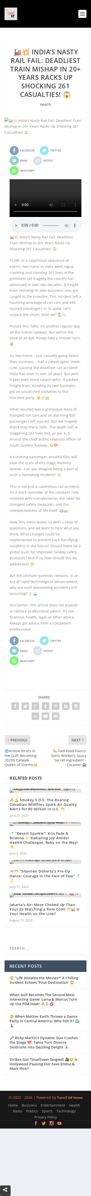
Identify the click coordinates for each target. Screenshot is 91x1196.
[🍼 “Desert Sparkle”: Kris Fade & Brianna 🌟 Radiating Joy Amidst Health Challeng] (45, 824)
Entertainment (53, 1105)
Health (45, 104)
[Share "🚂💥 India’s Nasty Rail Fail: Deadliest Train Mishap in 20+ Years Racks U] (15, 706)
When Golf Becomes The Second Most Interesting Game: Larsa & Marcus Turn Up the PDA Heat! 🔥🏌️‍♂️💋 (43, 999)
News (17, 1111)
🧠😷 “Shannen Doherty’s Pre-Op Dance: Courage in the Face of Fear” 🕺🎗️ (45, 876)
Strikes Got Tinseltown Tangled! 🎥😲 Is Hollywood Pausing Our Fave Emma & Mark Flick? (43, 1064)
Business (29, 1105)
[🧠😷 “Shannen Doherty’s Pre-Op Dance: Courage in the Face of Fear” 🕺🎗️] (45, 862)
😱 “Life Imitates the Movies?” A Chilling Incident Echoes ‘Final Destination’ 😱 (44, 980)
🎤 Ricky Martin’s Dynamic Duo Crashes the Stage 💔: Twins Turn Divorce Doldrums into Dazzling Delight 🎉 (44, 1042)
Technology (66, 1111)
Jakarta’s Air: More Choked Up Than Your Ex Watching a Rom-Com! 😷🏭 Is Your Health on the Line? (45, 909)
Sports (47, 1111)
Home (13, 1105)
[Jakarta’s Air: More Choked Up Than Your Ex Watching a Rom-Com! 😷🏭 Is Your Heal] (45, 895)
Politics (32, 1111)
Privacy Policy (45, 1117)
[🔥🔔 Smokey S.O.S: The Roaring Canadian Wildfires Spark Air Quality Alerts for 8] (45, 791)
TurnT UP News (69, 1097)
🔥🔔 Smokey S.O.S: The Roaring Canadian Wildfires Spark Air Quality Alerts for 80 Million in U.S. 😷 (43, 804)
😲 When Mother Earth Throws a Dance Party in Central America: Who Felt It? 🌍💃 (44, 1021)
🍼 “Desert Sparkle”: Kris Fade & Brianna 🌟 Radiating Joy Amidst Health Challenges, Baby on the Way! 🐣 (44, 840)
